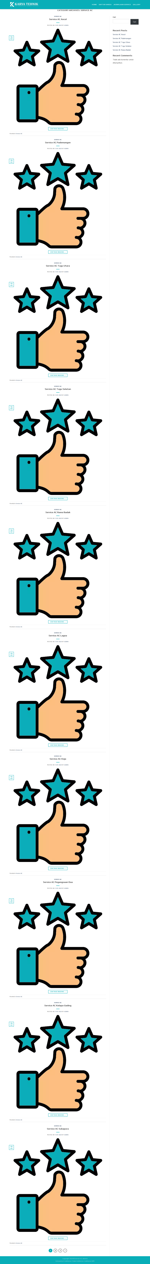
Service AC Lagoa (58, 635)
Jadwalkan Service (122, 4)
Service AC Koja (58, 759)
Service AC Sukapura (58, 1128)
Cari (114, 17)
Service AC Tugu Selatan (58, 389)
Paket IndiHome (77, 1261)
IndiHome (68, 1261)
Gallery (136, 4)
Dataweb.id (59, 1261)
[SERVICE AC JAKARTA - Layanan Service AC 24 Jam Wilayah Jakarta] (24, 4)
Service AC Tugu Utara (58, 265)
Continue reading (58, 129)
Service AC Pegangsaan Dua (58, 882)
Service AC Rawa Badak (57, 512)
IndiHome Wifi (89, 1261)
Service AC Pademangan (58, 142)
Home (94, 4)
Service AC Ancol (58, 19)
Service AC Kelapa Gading (57, 1005)
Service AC (58, 16)
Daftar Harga (105, 4)
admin (66, 25)
